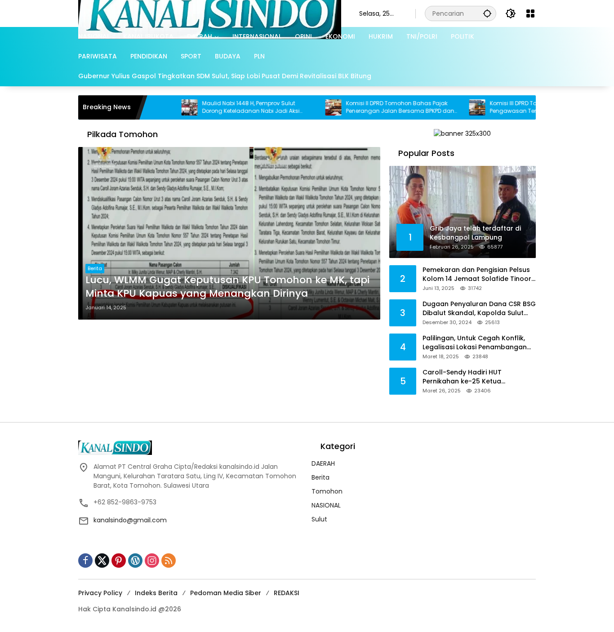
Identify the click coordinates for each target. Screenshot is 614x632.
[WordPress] (135, 560)
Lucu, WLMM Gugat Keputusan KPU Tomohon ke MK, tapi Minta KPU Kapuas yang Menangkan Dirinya (227, 287)
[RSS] (168, 560)
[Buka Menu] (530, 13)
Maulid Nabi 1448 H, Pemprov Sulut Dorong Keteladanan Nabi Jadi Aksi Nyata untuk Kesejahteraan (228, 107)
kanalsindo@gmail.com (130, 520)
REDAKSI (286, 592)
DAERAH (323, 463)
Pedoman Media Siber (225, 592)
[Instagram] (152, 560)
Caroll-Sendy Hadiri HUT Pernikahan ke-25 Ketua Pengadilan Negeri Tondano (468, 377)
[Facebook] (85, 560)
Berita (95, 268)
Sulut (319, 519)
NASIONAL (326, 505)
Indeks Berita (156, 592)
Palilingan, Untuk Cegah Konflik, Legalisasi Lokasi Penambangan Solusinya (475, 343)
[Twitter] (102, 560)
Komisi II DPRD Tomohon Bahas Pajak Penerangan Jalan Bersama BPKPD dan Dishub (378, 107)
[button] (487, 13)
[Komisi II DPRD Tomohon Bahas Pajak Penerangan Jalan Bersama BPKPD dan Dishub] (311, 107)
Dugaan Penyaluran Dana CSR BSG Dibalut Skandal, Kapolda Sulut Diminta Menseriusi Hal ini (479, 308)
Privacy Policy (100, 592)
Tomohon (327, 491)
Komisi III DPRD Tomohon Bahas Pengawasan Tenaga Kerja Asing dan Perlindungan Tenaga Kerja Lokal (520, 107)
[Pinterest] (118, 560)
